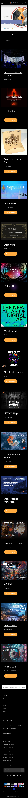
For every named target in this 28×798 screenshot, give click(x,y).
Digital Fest (10, 625)
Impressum (20, 796)
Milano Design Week (12, 456)
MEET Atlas (10, 331)
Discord (4, 702)
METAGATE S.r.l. (8, 720)
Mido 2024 (10, 666)
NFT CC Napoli (12, 413)
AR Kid (8, 584)
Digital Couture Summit (12, 161)
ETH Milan (10, 111)
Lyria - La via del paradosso (13, 74)
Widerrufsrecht (23, 791)
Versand (21, 794)
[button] (2, 3)
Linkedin (5, 698)
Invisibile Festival (13, 543)
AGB (18, 794)
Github (4, 705)
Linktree (4, 711)
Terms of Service (6, 741)
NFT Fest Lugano (13, 372)
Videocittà (9, 286)
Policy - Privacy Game (8, 751)
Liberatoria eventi (7, 760)
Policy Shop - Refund (8, 747)
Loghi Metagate (6, 714)
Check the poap (10, 120)
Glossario (5, 695)
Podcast (5, 708)
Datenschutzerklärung (10, 794)
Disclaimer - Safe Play (8, 757)
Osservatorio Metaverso (11, 500)
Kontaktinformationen (11, 796)
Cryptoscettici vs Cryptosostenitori (10, 36)
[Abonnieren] (22, 770)
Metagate (8, 791)
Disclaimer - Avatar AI (8, 754)
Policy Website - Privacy (8, 744)
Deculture (9, 244)
